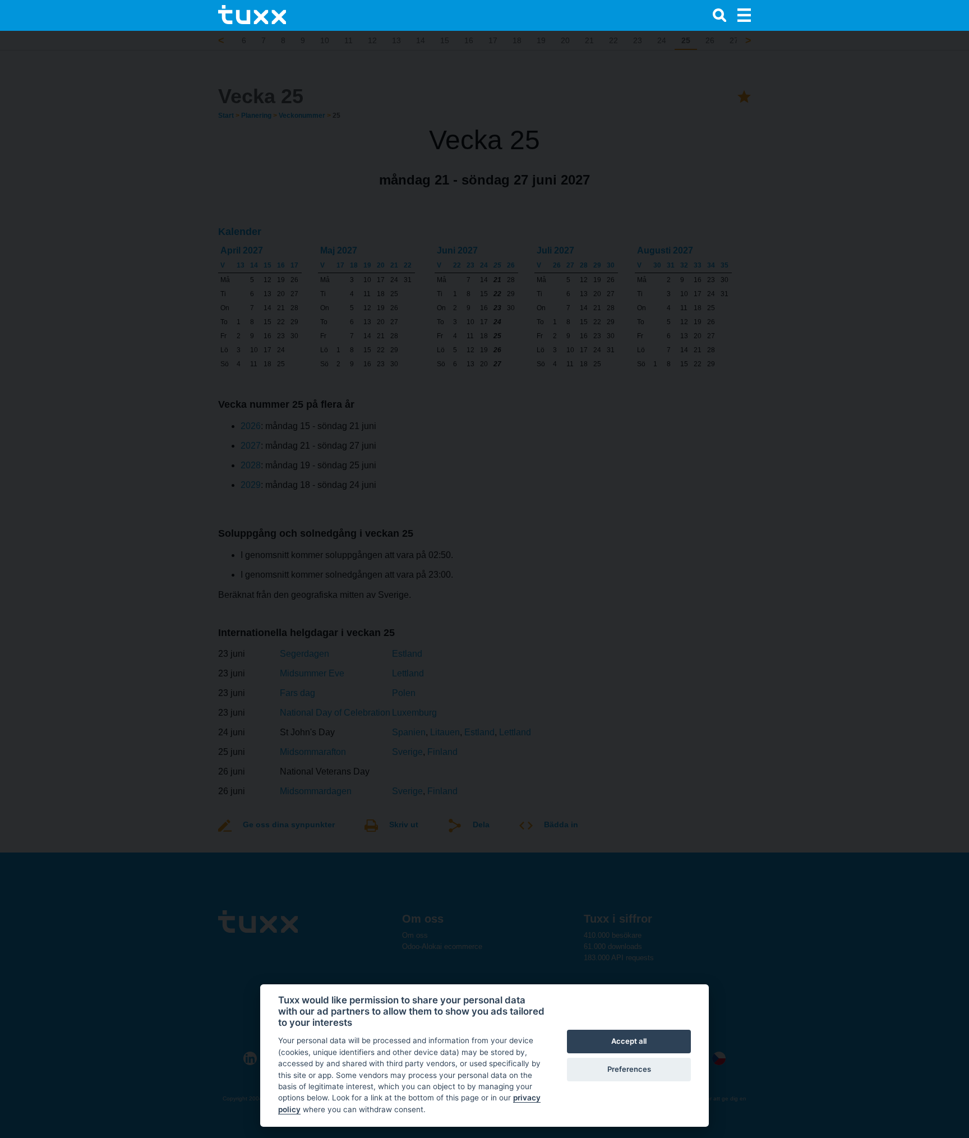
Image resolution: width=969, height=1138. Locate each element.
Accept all (629, 1040)
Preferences (629, 1069)
